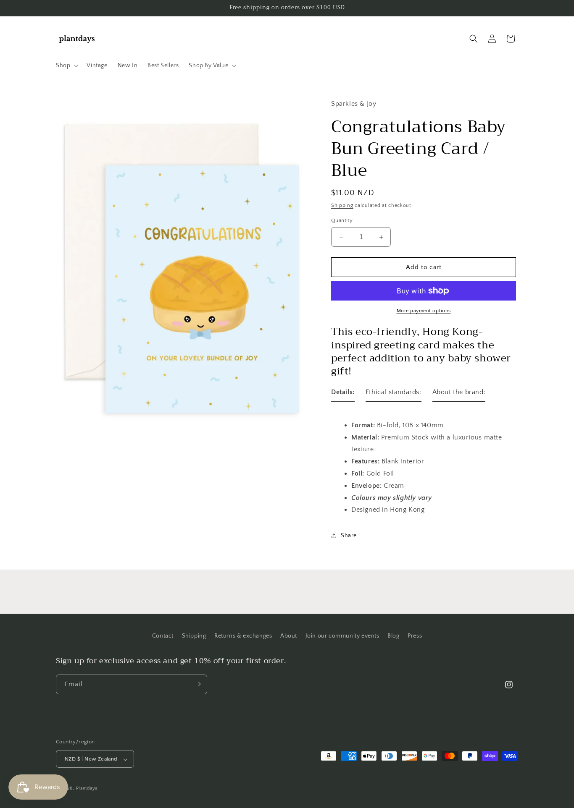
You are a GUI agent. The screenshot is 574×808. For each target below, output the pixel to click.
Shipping (342, 205)
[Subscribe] (197, 684)
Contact (163, 636)
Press (415, 636)
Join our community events (342, 636)
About (288, 636)
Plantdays (86, 788)
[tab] (343, 394)
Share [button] (349, 535)
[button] (66, 65)
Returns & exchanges (243, 636)
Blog (393, 636)
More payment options (424, 311)
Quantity (342, 220)
